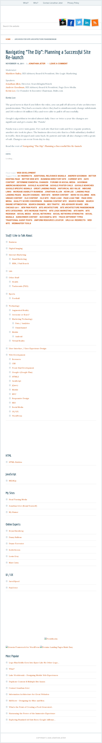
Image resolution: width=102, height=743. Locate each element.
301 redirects (25, 175)
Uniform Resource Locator (48, 220)
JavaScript (16, 381)
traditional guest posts (19, 220)
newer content (60, 194)
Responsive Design (20, 398)
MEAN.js (12, 481)
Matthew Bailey (13, 73)
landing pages (13, 194)
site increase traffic (35, 210)
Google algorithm (38, 185)
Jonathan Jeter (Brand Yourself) (23, 506)
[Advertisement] (51, 614)
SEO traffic (53, 204)
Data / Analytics (22, 323)
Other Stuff (14, 277)
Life (10, 271)
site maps (79, 210)
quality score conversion (28, 201)
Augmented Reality (20, 310)
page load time (71, 198)
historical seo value (69, 188)
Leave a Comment (59, 63)
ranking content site (55, 201)
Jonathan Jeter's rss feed (95, 22)
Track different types (71, 217)
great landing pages (45, 188)
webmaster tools (21, 223)
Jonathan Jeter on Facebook (70, 22)
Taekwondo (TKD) (20, 286)
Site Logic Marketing (60, 210)
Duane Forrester (16, 543)
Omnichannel (21, 328)
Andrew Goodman (15, 87)
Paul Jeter (13, 588)
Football (16, 298)
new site (45, 194)
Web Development (26, 172)
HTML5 (15, 376)
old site (44, 198)
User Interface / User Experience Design (27, 348)
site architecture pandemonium (77, 207)
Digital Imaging (16, 248)
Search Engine (76, 201)
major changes (31, 194)
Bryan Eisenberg (16, 531)
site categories (14, 210)
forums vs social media (62, 182)
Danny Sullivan (15, 537)
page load (56, 198)
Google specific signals (19, 188)
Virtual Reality (18, 341)
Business (13, 242)
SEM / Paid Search (20, 263)
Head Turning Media (18, 499)
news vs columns (80, 194)
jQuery (15, 385)
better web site (30, 179)
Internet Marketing (17, 255)
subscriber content (27, 217)
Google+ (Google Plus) (22, 372)
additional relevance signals (50, 175)
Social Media (24, 213)
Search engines (37, 204)
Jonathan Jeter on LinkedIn (87, 22)
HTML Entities (15, 462)
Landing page (83, 191)
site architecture (48, 207)
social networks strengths (68, 213)
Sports (12, 294)
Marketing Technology (22, 319)
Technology (14, 306)
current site (75, 179)
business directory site (53, 179)
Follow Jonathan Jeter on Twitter (79, 22)
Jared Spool (14, 581)
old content (31, 198)
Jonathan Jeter (51, 15)
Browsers (16, 359)
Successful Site (48, 217)
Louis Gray (14, 556)
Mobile (15, 332)
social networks (42, 213)
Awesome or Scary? (20, 314)
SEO (14, 403)
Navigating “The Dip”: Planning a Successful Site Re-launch (48, 54)
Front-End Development (23, 368)
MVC (14, 394)
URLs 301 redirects (75, 220)
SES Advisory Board (72, 204)
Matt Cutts (14, 563)
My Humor (13, 512)
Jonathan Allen (13, 83)
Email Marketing (19, 259)
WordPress (17, 416)
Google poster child (61, 185)
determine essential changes (32, 182)
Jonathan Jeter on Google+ (62, 22)
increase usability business (28, 191)
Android (18, 336)
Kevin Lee (11, 90)
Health (15, 282)
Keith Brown (14, 550)
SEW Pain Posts (29, 207)
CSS (14, 363)
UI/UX (15, 411)
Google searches (84, 185)
